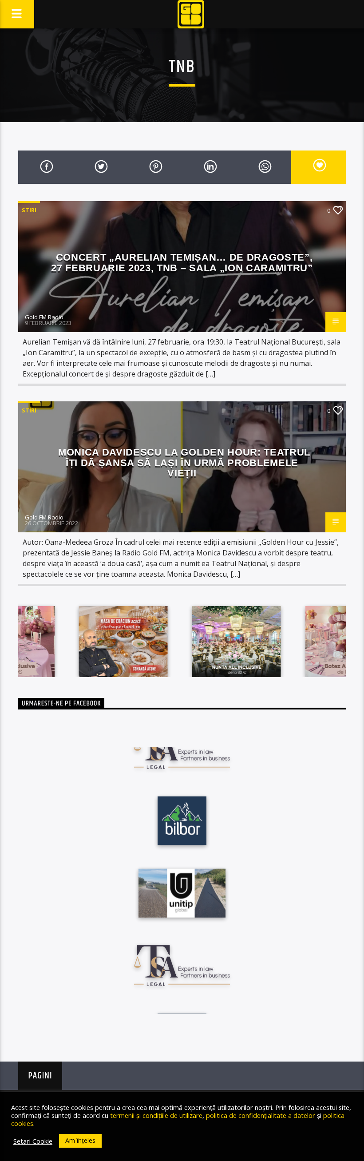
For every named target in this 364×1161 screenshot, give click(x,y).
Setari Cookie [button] (32, 1141)
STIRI (29, 210)
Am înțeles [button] (80, 1140)
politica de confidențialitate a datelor (260, 1115)
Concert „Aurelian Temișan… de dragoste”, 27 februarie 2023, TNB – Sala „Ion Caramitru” (182, 262)
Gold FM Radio (44, 317)
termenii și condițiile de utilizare (156, 1115)
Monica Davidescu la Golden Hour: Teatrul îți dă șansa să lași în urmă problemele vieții (184, 463)
